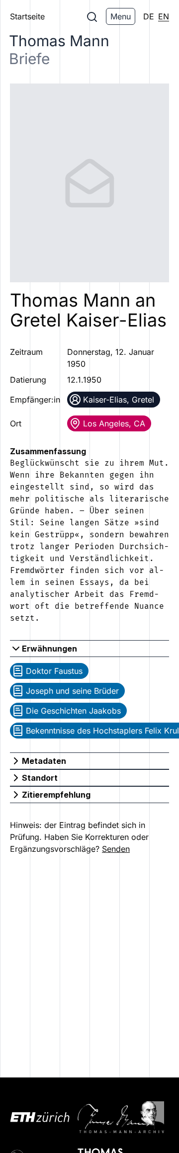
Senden (116, 849)
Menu (120, 16)
